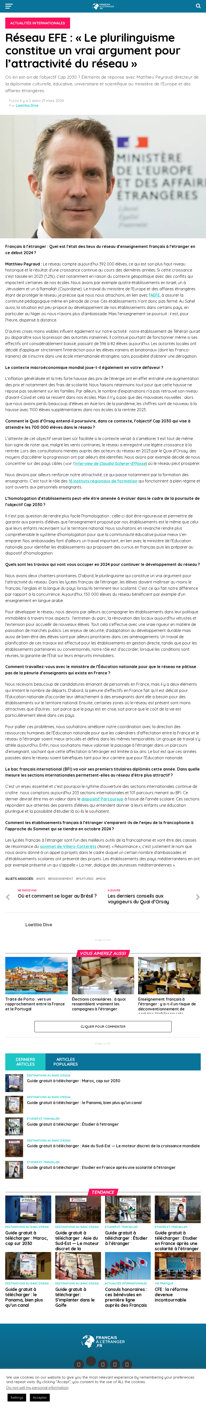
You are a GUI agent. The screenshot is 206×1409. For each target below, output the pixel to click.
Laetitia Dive (27, 105)
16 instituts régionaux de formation (103, 480)
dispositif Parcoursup (102, 798)
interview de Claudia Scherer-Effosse (109, 463)
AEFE (155, 295)
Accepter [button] (40, 1397)
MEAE (102, 878)
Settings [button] (17, 1397)
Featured (85, 878)
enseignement (61, 878)
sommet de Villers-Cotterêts (68, 846)
